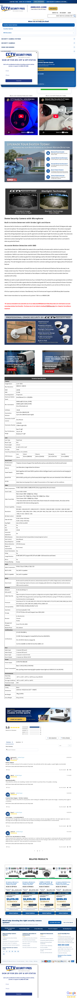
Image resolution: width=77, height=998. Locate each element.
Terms (27, 961)
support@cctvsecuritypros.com (65, 949)
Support (4, 55)
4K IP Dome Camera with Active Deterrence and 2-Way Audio (19, 766)
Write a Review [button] (66, 738)
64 (4, 954)
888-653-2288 (38, 74)
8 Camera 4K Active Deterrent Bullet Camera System (29, 883)
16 (12, 951)
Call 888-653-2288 (55, 922)
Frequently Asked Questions (47, 940)
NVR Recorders (26, 943)
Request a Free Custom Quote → (64, 956)
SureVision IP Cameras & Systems (11, 941)
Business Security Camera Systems (11, 945)
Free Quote (53, 8)
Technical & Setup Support (46, 938)
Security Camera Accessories (29, 947)
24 (15, 951)
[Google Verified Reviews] (71, 994)
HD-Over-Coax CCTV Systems (10, 943)
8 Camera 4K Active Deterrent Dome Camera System (12, 883)
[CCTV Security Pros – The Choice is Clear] (13, 9)
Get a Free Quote (38, 69)
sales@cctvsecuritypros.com (65, 947)
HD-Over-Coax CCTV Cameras (29, 941)
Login (69, 13)
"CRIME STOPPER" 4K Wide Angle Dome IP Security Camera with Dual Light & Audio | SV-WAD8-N (46, 883)
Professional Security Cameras (29, 938)
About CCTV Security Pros (38, 84)
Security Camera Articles (46, 952)
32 (18, 951)
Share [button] (8, 769)
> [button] (42, 850)
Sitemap (35, 961)
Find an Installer (44, 947)
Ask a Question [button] (53, 738)
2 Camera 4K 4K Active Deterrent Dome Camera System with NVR (63, 883)
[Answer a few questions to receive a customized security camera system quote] (38, 715)
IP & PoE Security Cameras (28, 939)
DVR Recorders (26, 945)
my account (63, 13)
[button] (68, 769)
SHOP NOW (11, 370)
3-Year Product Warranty (46, 945)
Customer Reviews (62, 952)
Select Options (13, 913)
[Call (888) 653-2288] (38, 8)
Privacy (31, 961)
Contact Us (42, 936)
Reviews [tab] (8, 742)
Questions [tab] (18, 742)
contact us (55, 13)
